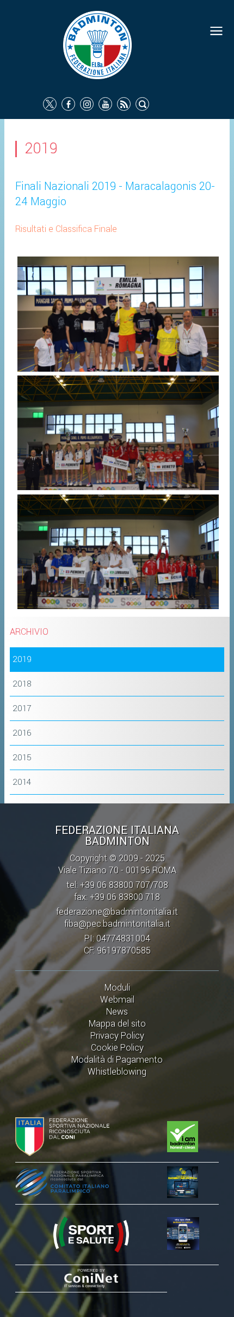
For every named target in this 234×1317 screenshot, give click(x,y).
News (117, 1011)
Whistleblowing (117, 1071)
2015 (22, 758)
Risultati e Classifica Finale (66, 229)
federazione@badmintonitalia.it (117, 911)
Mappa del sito (117, 1023)
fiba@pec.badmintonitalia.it (117, 923)
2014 (22, 782)
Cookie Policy (117, 1047)
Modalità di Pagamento (117, 1059)
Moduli (117, 987)
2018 (22, 684)
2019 (22, 659)
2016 (22, 733)
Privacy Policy (117, 1035)
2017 (22, 708)
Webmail (117, 999)
